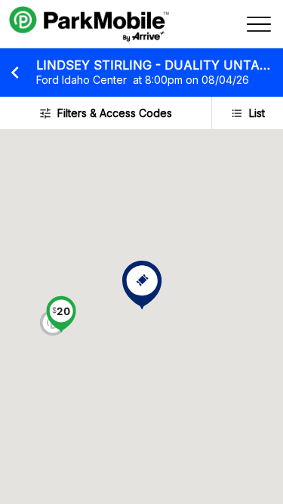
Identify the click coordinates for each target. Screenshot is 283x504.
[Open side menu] (259, 24)
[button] (61, 316)
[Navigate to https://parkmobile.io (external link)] (89, 24)
